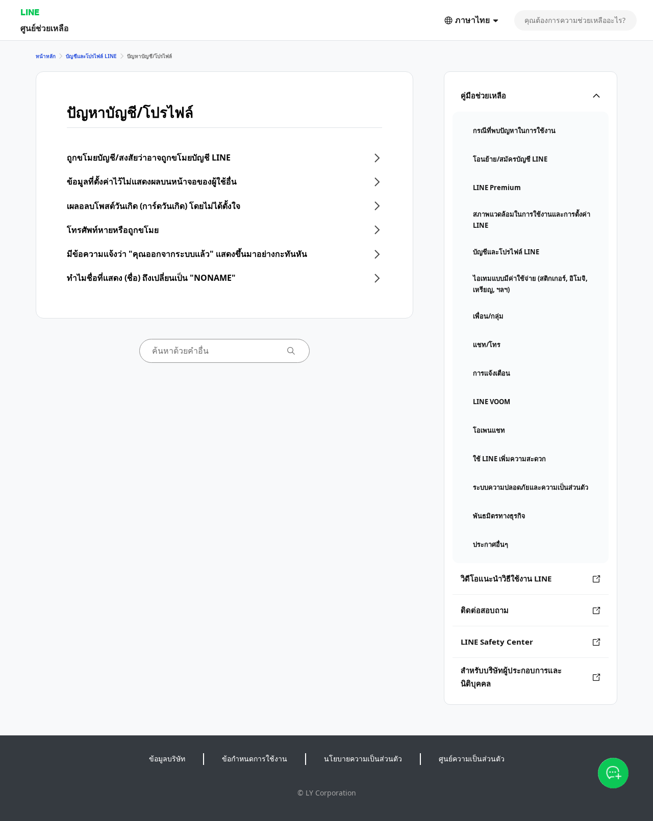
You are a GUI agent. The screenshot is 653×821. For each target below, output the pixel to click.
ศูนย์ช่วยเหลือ (44, 27)
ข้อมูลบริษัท (167, 758)
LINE (29, 12)
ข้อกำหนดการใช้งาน (254, 758)
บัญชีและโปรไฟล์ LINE (91, 56)
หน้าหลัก (46, 56)
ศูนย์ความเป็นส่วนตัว (472, 758)
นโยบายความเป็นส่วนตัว (363, 758)
